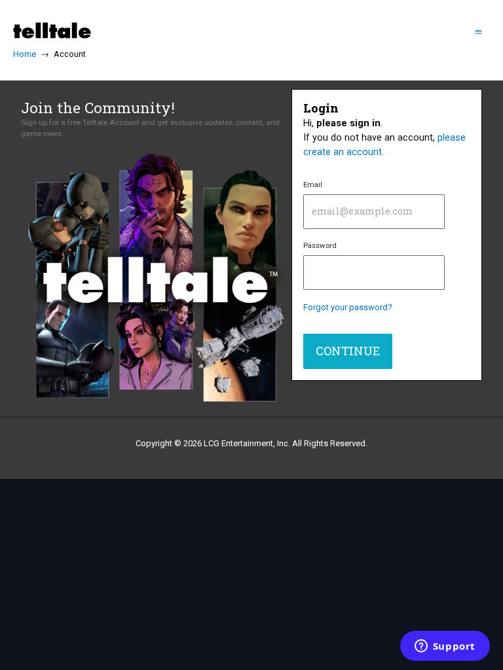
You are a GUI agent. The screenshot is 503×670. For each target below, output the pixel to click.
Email (312, 184)
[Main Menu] (478, 30)
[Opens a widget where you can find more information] (445, 647)
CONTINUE (348, 351)
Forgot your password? (347, 307)
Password (320, 245)
